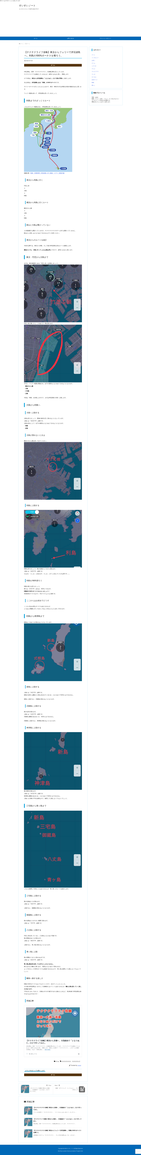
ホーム (21, 43)
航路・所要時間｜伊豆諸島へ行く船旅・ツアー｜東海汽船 (47, 173)
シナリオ (94, 66)
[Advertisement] (70, 24)
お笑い (93, 60)
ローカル (94, 77)
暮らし (93, 85)
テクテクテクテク (66, 1061)
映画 (93, 82)
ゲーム (28, 43)
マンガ (93, 74)
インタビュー (95, 57)
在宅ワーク (94, 79)
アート (93, 55)
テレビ (93, 68)
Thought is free (79, 1151)
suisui (79, 1065)
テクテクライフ (76, 1061)
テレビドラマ (95, 71)
